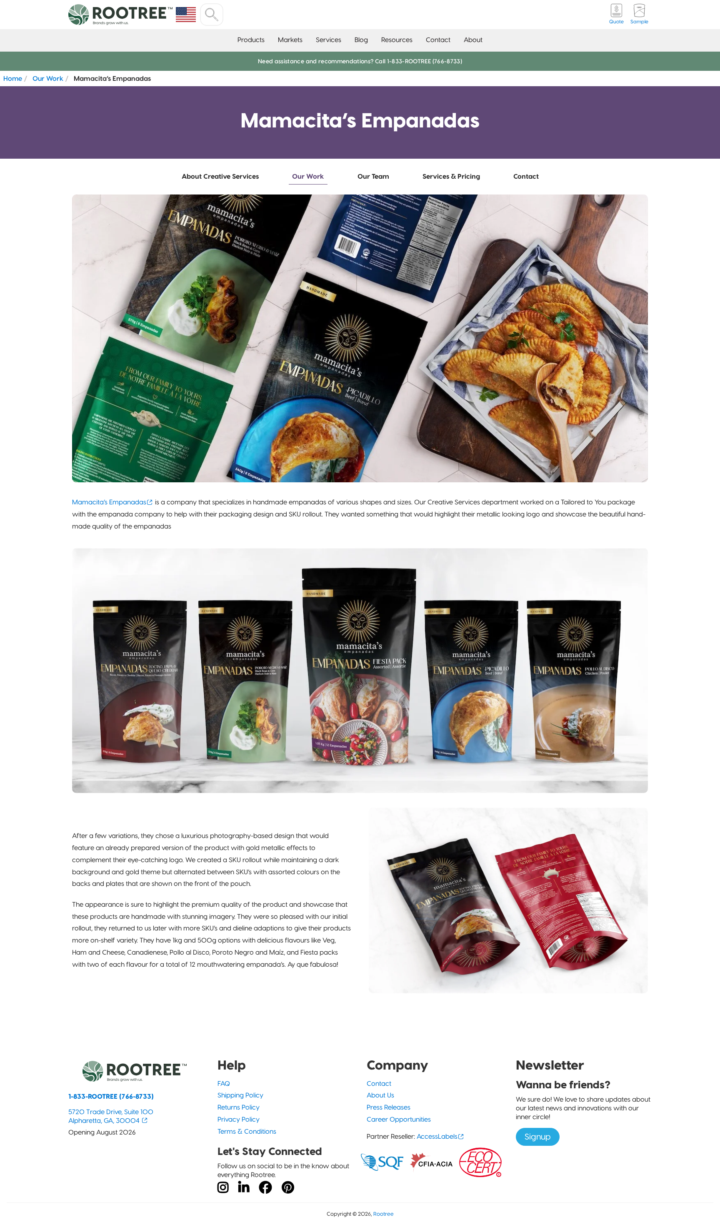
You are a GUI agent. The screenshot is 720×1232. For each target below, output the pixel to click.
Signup (538, 1137)
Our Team (373, 176)
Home (12, 78)
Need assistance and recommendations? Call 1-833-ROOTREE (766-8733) (360, 61)
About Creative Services (220, 176)
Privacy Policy (239, 1119)
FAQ (224, 1083)
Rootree (383, 1214)
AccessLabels (437, 1136)
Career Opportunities (399, 1119)
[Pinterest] (288, 1188)
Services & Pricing (451, 176)
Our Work (47, 78)
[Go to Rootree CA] (186, 15)
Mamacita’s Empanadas (109, 502)
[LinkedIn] (243, 1188)
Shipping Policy (240, 1095)
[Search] (211, 14)
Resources (396, 40)
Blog (361, 40)
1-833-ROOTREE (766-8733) (111, 1096)
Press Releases (388, 1107)
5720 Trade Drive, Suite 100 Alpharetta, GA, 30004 (110, 1116)
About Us (380, 1095)
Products (251, 40)
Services (328, 40)
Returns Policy (239, 1107)
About (473, 40)
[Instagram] (223, 1188)
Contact (438, 40)
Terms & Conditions (247, 1131)
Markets (290, 40)
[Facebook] (265, 1188)
